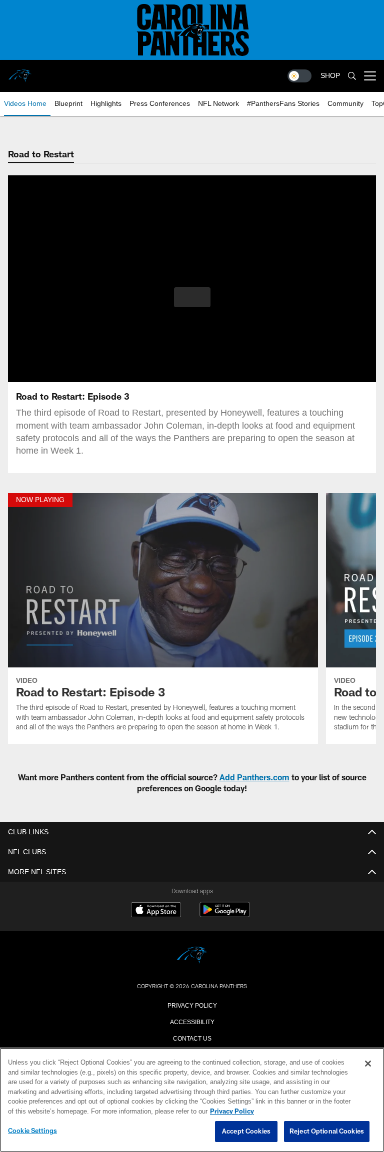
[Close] (368, 1064)
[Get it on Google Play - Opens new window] (224, 914)
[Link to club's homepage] (20, 72)
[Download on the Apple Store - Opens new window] (156, 910)
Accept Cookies (246, 1132)
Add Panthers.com (255, 777)
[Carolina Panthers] (192, 956)
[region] (192, 1100)
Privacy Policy (192, 1004)
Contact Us (192, 1037)
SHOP (330, 75)
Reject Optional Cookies (327, 1132)
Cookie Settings (32, 1131)
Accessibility (192, 1021)
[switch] (300, 75)
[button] (192, 297)
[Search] (352, 76)
